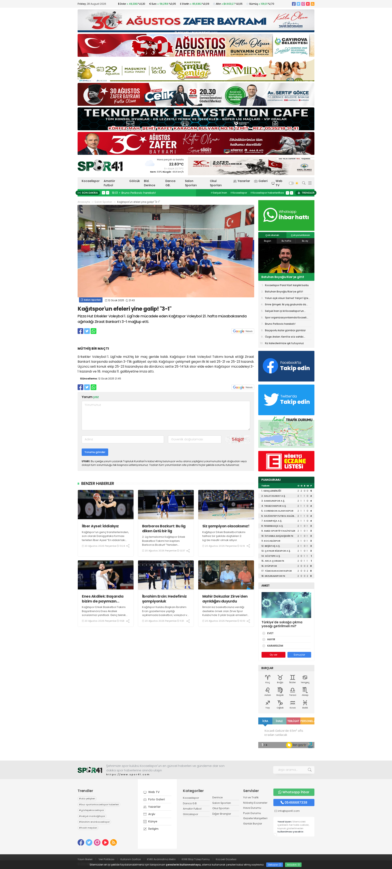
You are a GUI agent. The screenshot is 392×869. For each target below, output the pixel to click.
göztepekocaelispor (91, 810)
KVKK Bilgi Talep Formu (196, 859)
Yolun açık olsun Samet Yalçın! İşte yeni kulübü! (286, 277)
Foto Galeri (156, 799)
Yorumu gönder (95, 452)
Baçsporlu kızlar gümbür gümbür (285, 330)
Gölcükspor (190, 814)
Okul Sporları (216, 183)
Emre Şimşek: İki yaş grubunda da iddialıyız (285, 305)
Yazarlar (244, 181)
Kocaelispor (91, 181)
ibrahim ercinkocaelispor (94, 821)
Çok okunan (272, 235)
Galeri (262, 181)
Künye (152, 821)
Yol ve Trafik (251, 797)
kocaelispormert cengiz (262, 192)
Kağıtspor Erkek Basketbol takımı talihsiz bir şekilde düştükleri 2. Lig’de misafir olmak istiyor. (223, 536)
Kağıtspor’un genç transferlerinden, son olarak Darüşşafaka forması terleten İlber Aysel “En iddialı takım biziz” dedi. (105, 538)
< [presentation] (103, 192)
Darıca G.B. (190, 803)
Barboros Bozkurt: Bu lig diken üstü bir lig (164, 528)
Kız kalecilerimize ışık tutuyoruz (284, 343)
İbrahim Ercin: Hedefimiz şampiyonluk (164, 599)
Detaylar (273, 864)
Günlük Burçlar (252, 823)
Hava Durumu (252, 808)
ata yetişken (87, 798)
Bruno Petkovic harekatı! (280, 324)
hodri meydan (88, 827)
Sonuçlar (299, 654)
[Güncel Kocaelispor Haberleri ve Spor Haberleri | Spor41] (100, 165)
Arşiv (151, 814)
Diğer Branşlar (221, 814)
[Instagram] (303, 4)
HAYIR (271, 639)
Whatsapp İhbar (295, 792)
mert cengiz (219, 192)
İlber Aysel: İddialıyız (100, 526)
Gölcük (134, 181)
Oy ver (273, 654)
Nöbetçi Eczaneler (255, 803)
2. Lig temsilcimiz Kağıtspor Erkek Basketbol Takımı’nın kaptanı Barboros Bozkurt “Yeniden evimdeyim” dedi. (163, 543)
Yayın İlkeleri (85, 859)
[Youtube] (308, 4)
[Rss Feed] (312, 4)
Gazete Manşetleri (255, 818)
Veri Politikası (106, 859)
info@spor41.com (289, 811)
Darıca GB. (170, 183)
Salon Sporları (191, 183)
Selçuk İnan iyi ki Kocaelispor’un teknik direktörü (284, 311)
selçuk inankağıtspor (92, 816)
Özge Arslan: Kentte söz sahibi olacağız (284, 337)
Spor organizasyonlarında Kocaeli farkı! (285, 318)
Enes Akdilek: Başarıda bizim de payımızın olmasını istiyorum (102, 599)
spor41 (237, 192)
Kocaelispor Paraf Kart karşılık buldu (287, 285)
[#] (90, 770)
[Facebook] (294, 4)
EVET (270, 633)
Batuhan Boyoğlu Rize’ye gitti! (284, 291)
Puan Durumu (252, 813)
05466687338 (296, 802)
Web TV (279, 183)
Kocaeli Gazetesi (226, 859)
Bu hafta (286, 240)
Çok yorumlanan (300, 235)
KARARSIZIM (275, 646)
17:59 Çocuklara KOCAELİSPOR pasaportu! (142, 193)
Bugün (267, 240)
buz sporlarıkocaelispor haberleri (99, 804)
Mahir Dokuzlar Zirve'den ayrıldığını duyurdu (225, 599)
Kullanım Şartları (130, 859)
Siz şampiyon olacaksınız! (225, 526)
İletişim (152, 829)
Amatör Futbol (109, 183)
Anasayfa (84, 202)
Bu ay (305, 240)
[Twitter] (298, 4)
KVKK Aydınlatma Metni (161, 859)
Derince (217, 797)
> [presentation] (107, 192)
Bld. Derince (149, 183)
